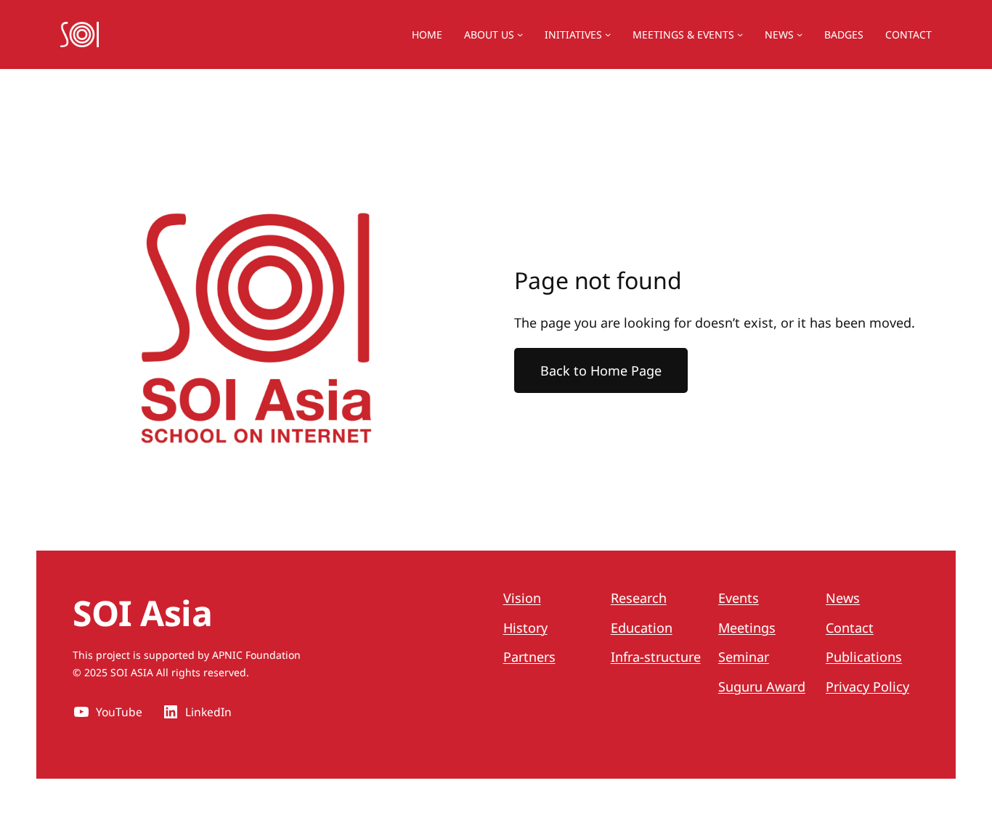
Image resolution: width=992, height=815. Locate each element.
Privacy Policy (867, 686)
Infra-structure (656, 656)
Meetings (747, 627)
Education (641, 627)
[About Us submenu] (520, 34)
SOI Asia (142, 612)
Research (639, 598)
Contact (850, 627)
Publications (864, 656)
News (779, 34)
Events (738, 598)
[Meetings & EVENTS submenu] (740, 34)
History (525, 627)
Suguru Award (761, 686)
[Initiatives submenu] (608, 34)
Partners (529, 656)
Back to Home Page (601, 370)
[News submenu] (799, 34)
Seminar (743, 656)
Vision (522, 598)
